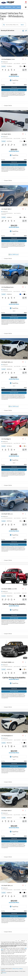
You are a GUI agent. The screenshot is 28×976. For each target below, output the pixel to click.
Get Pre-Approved (14, 89)
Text (14, 7)
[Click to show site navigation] (25, 7)
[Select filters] (23, 30)
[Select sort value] (26, 30)
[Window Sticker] (26, 70)
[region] (14, 84)
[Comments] (23, 70)
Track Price (15, 80)
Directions (8, 7)
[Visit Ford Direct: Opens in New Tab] (4, 972)
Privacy (17, 968)
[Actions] (25, 59)
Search (22, 24)
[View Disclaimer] (14, 69)
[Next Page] (18, 940)
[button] (2, 7)
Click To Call (14, 87)
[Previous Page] (16, 940)
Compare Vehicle (8, 105)
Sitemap (13, 968)
